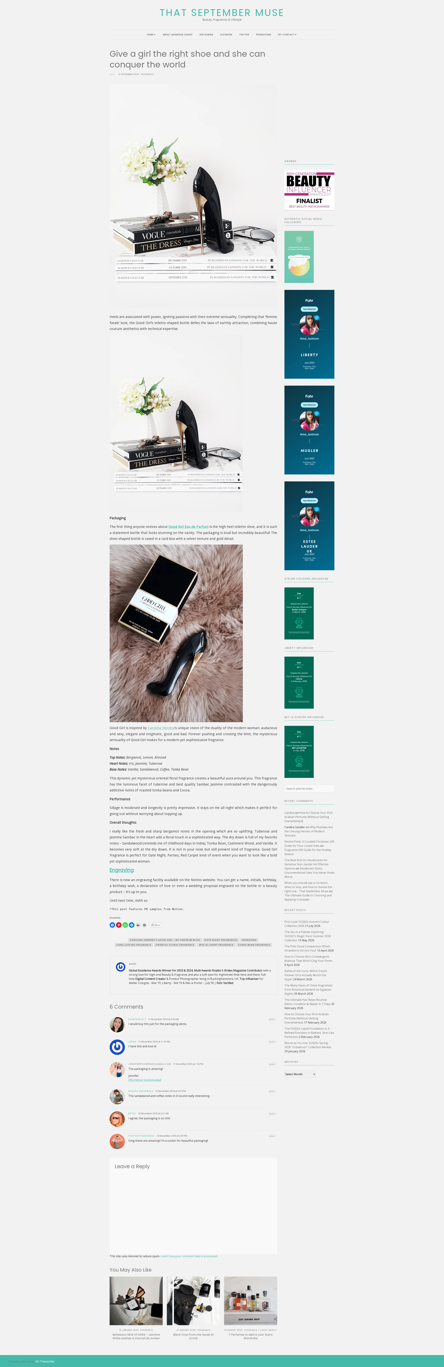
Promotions (263, 34)
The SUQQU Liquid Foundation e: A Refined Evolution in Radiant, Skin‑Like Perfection (309, 1033)
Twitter (244, 34)
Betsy (132, 1113)
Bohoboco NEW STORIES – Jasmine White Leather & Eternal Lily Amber (136, 1336)
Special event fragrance (216, 944)
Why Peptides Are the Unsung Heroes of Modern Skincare (308, 831)
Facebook (226, 34)
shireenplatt (137, 1019)
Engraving (122, 870)
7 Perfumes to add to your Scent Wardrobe (251, 1336)
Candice (289, 813)
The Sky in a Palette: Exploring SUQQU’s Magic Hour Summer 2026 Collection (307, 936)
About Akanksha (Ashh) (178, 34)
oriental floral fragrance (175, 944)
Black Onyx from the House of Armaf (193, 1336)
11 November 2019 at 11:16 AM (154, 1041)
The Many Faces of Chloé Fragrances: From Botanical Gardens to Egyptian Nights (308, 989)
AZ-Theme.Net (44, 1361)
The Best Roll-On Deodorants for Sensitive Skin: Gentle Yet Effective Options (306, 864)
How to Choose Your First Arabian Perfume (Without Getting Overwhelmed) (308, 817)
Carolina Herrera (161, 727)
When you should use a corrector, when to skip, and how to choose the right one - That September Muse (308, 887)
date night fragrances (221, 940)
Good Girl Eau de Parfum (188, 526)
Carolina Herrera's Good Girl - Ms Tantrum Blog (165, 940)
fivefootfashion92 (141, 1135)
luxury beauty (268, 1330)
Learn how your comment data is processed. (189, 1256)
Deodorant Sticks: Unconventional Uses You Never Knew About (309, 873)
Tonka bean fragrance (254, 944)
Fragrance (147, 74)
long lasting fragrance (134, 944)
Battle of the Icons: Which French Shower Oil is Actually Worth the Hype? (305, 975)
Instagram (206, 34)
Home (150, 34)
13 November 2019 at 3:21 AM (153, 1113)
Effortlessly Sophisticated (144, 1080)
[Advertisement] (309, 101)
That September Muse (222, 13)
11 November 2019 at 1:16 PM (188, 1063)
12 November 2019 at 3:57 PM (170, 1091)
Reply (272, 1019)
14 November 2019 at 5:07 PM (172, 1135)
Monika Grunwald (140, 1091)
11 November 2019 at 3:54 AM (163, 1019)
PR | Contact (286, 34)
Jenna (132, 1041)
